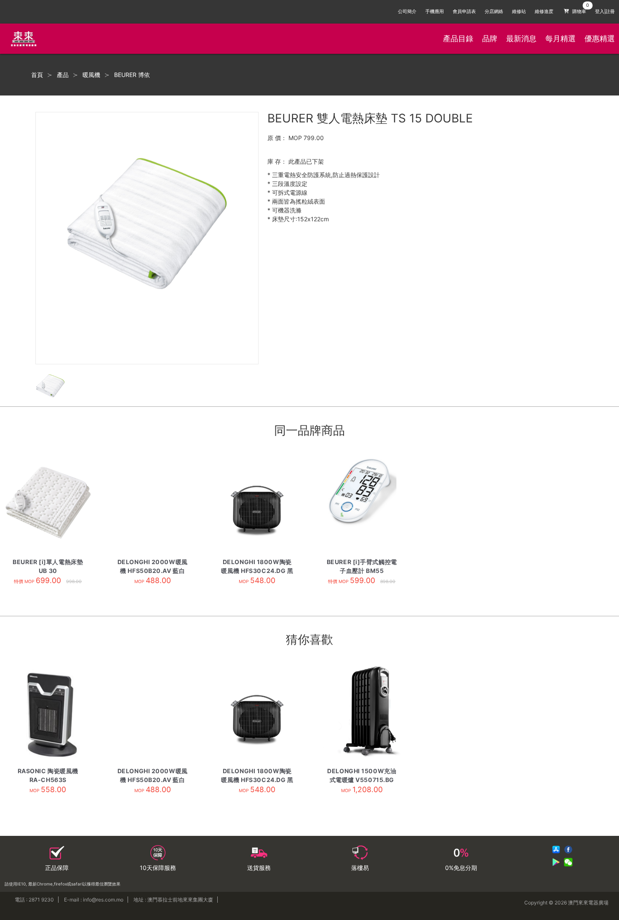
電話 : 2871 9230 (34, 899)
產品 (63, 75)
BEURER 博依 (132, 75)
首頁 (37, 75)
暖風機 (91, 75)
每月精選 (560, 38)
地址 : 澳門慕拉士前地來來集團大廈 (173, 899)
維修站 (519, 11)
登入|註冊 (605, 11)
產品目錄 (458, 38)
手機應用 (434, 11)
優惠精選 (599, 38)
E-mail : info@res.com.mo (93, 899)
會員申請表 (464, 11)
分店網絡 (494, 11)
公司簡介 (407, 11)
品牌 (489, 38)
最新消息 (521, 38)
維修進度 (544, 11)
